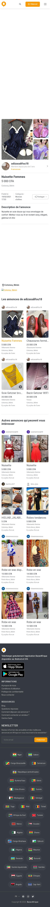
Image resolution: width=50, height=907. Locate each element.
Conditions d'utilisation (11, 689)
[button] (40, 196)
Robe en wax (34, 569)
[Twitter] (33, 896)
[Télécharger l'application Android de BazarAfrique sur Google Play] (25, 674)
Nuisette (6, 465)
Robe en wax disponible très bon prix (12, 569)
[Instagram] (28, 896)
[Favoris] (19, 314)
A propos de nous (9, 685)
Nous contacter (8, 695)
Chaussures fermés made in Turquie (37, 340)
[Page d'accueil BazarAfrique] (4, 4)
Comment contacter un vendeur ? (15, 715)
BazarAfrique (32, 902)
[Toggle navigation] (45, 4)
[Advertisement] (25, 35)
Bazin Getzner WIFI (37, 393)
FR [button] (16, 896)
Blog (3, 706)
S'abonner (41, 740)
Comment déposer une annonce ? (15, 712)
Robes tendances (36, 517)
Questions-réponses (10, 709)
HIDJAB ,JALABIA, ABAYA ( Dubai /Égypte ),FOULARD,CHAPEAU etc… (12, 517)
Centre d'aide (7, 718)
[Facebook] (23, 896)
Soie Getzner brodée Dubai (12, 393)
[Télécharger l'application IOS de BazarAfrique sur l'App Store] (25, 666)
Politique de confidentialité (12, 692)
